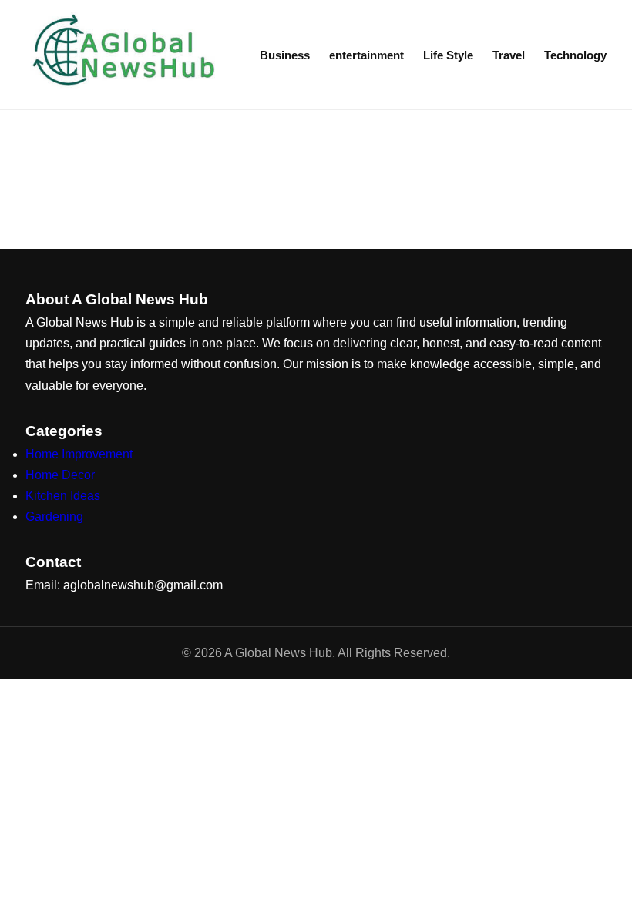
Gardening (54, 516)
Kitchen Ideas (62, 495)
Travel (508, 55)
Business (285, 55)
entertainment (366, 55)
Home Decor (60, 474)
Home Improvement (79, 454)
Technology (575, 55)
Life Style (448, 55)
